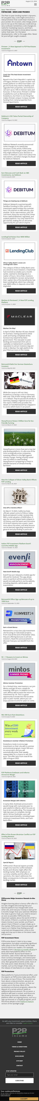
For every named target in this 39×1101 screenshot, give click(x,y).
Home (3, 9)
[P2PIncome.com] (19, 1032)
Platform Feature (27, 1001)
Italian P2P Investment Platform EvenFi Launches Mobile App (16, 545)
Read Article (21, 107)
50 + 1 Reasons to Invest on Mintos (14, 657)
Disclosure (19, 1056)
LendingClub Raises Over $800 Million (15, 237)
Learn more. (28, 1023)
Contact (19, 1065)
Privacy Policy (19, 1051)
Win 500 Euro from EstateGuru (12, 715)
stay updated (11, 1071)
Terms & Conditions (19, 1047)
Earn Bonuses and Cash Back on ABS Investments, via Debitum (15, 174)
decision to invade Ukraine (24, 949)
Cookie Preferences (5, 1095)
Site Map (19, 1061)
